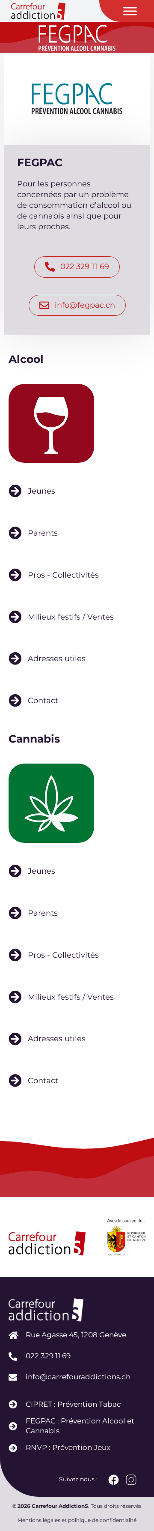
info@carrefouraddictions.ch (78, 1376)
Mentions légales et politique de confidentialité (77, 1520)
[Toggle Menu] (130, 11)
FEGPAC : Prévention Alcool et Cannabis (80, 1426)
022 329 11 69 (48, 1355)
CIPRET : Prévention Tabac (73, 1404)
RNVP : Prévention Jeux (68, 1447)
